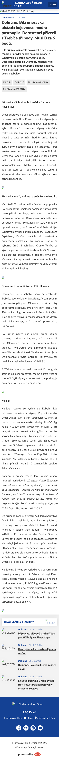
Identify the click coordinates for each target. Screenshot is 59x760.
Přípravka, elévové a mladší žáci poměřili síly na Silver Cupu (36, 635)
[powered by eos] (29, 754)
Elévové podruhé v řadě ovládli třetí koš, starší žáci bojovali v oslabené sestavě (36, 684)
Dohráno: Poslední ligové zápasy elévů (37, 667)
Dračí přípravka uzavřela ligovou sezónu (37, 651)
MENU (53, 5)
